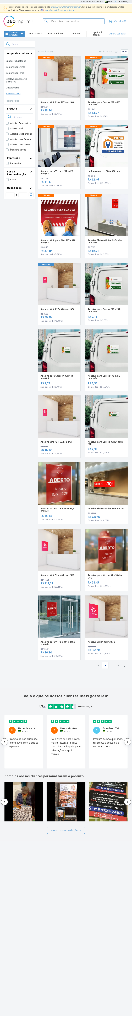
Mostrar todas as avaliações (64, 830)
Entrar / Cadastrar (117, 33)
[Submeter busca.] (8, 44)
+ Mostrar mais (13, 93)
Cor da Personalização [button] (16, 173)
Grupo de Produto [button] (18, 53)
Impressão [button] (13, 158)
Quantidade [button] (14, 187)
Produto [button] (12, 108)
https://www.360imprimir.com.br (66, 6)
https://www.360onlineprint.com (59, 10)
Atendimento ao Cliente (92, 1)
